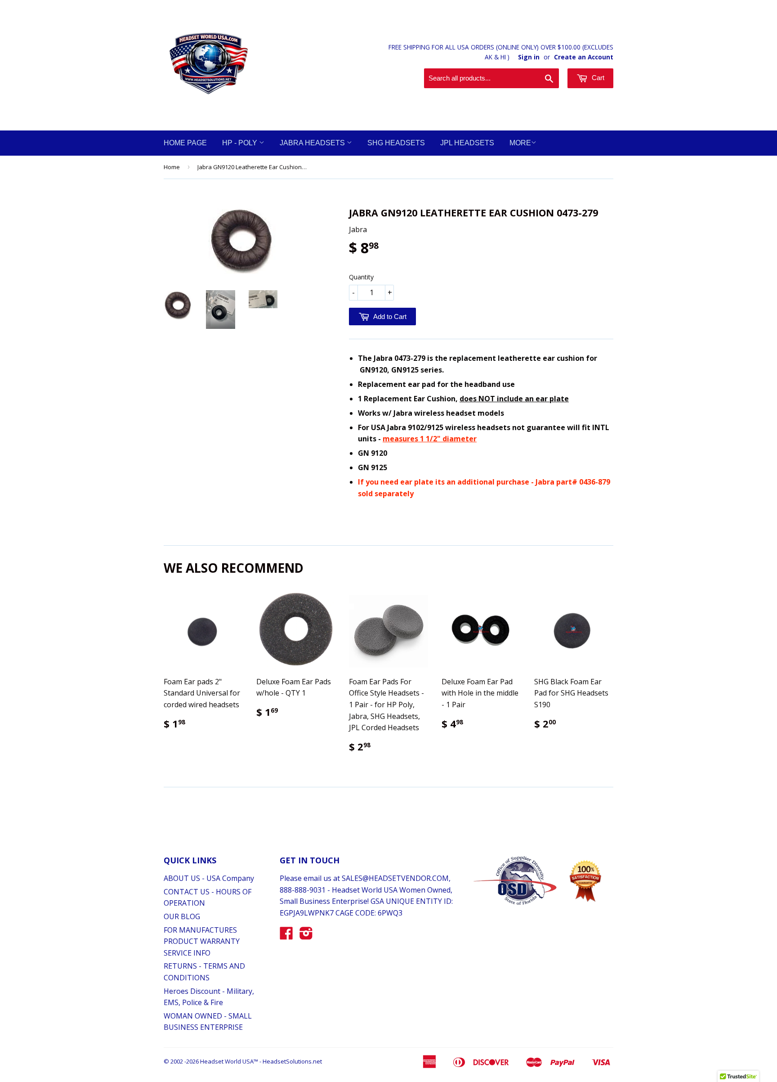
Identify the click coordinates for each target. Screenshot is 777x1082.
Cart (597, 77)
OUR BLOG (182, 916)
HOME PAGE (185, 143)
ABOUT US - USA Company (209, 878)
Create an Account (583, 57)
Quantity (361, 277)
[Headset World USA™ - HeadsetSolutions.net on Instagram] (306, 936)
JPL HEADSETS (467, 143)
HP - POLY (240, 143)
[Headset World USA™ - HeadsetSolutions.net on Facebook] (286, 936)
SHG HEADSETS (396, 143)
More (520, 143)
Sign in (529, 57)
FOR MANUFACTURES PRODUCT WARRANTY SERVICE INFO (202, 941)
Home (172, 167)
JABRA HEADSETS (313, 143)
